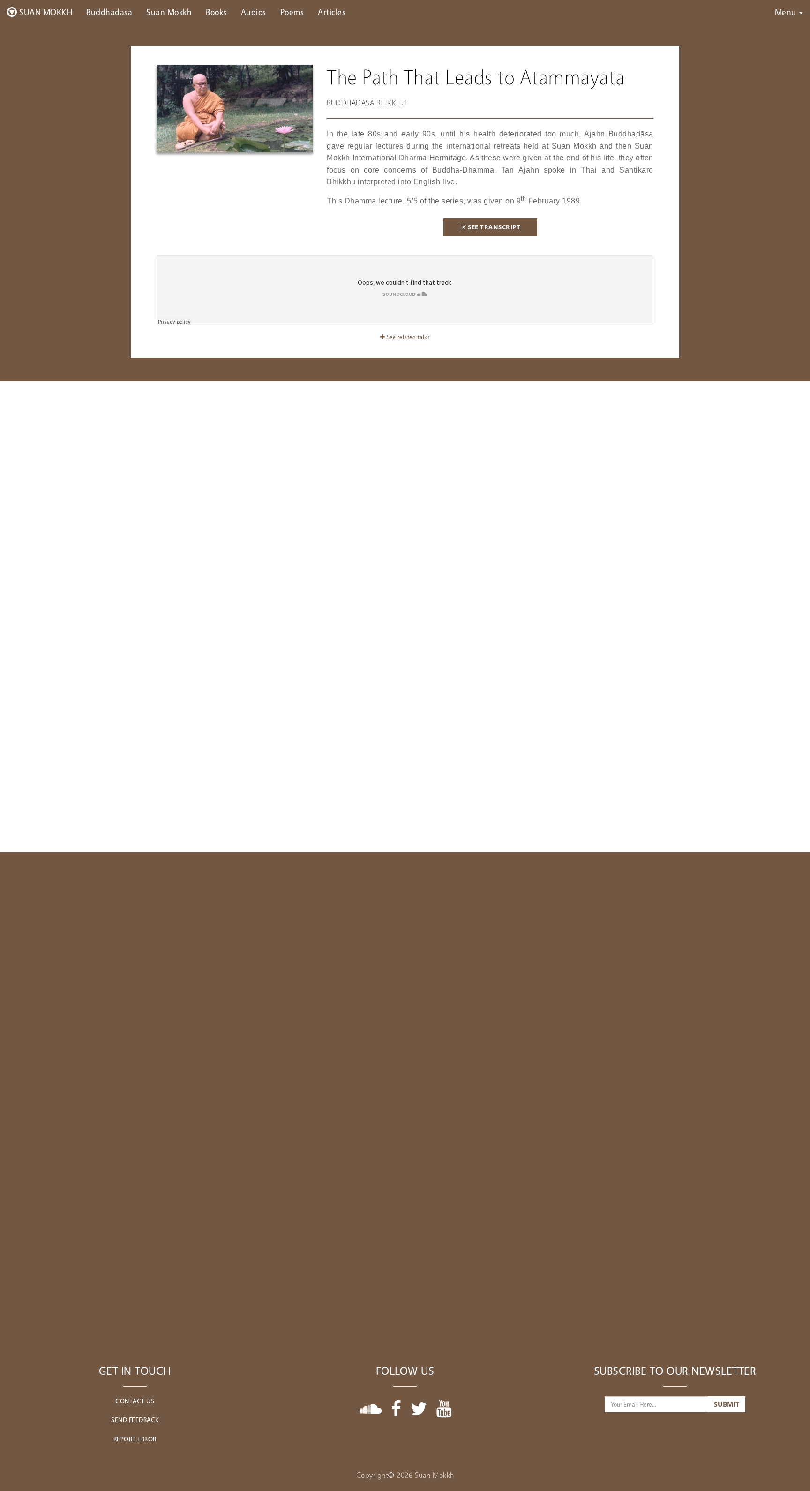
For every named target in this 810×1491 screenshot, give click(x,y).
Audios (253, 12)
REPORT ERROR (135, 1439)
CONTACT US (134, 1401)
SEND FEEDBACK (135, 1419)
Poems (292, 12)
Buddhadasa (109, 12)
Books (216, 12)
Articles (331, 12)
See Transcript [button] (493, 227)
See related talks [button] (407, 336)
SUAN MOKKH (45, 12)
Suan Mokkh (169, 12)
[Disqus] (405, 969)
